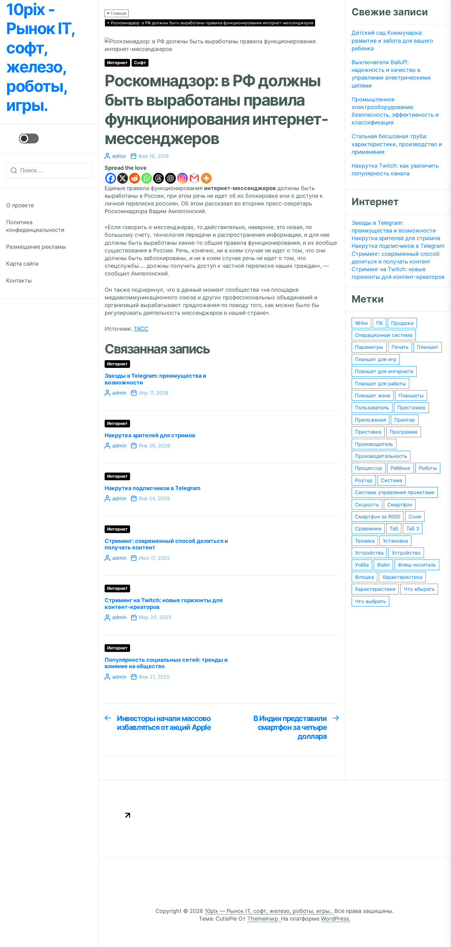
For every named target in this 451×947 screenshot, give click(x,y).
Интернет (117, 62)
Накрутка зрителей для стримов (150, 435)
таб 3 (412, 528)
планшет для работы (380, 383)
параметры (369, 347)
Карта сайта (22, 263)
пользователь (372, 407)
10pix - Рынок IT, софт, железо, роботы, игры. (40, 57)
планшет (427, 347)
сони (415, 516)
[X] (122, 178)
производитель (374, 444)
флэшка (364, 577)
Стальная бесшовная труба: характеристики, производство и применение (397, 144)
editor (119, 156)
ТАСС (141, 328)
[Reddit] (134, 178)
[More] (206, 178)
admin (119, 393)
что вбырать (419, 589)
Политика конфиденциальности (35, 226)
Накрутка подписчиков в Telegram (152, 488)
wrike (361, 323)
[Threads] (158, 178)
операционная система (383, 335)
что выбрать (370, 601)
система (391, 480)
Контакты (19, 280)
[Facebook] (110, 178)
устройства (369, 553)
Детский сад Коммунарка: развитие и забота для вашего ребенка (392, 40)
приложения (370, 420)
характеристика (402, 577)
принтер (404, 420)
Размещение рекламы (36, 247)
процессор (368, 468)
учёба (362, 565)
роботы (428, 468)
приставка (368, 432)
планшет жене (372, 395)
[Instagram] (182, 178)
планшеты (411, 395)
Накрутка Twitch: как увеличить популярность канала (395, 169)
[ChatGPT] (170, 178)
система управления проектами (394, 492)
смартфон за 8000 (377, 516)
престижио (411, 407)
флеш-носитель (417, 565)
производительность (381, 456)
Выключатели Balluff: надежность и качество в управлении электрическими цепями (391, 74)
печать (400, 347)
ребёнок (401, 468)
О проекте (20, 205)
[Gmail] (194, 178)
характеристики (375, 589)
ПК (379, 323)
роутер (363, 480)
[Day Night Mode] (22, 138)
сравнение (368, 528)
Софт (140, 62)
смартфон (399, 504)
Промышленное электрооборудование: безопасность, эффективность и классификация (395, 111)
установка (395, 541)
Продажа (402, 323)
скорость (367, 504)
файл (383, 565)
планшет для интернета (384, 371)
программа (404, 432)
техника (365, 541)
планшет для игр (375, 359)
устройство (406, 553)
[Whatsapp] (146, 178)
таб (394, 528)
